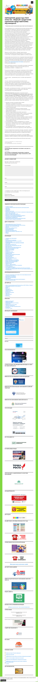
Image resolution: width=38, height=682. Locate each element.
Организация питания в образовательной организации (15, 218)
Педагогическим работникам (11, 277)
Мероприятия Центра (9, 229)
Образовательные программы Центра (12, 226)
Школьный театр (9, 246)
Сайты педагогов (8, 294)
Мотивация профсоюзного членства (12, 302)
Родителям (10, 142)
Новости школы (19, 141)
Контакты (7, 295)
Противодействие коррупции (11, 240)
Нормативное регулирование (11, 276)
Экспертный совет (9, 256)
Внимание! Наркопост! (10, 255)
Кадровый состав (9, 289)
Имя (6, 178)
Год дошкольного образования (11, 238)
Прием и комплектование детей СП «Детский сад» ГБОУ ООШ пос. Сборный (19, 285)
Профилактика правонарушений (11, 261)
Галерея (7, 233)
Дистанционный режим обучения (16, 61)
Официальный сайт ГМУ (10, 654)
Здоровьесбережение (9, 290)
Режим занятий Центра (10, 228)
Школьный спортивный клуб (11, 244)
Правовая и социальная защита (11, 304)
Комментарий (8, 165)
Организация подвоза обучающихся (12, 259)
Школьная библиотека (10, 257)
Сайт (6, 186)
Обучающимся (8, 278)
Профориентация (9, 253)
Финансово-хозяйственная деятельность (13, 214)
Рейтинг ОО (8, 250)
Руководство (8, 210)
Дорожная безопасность (10, 252)
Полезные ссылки (9, 308)
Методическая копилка (10, 262)
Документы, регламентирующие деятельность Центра (15, 225)
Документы (8, 208)
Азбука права (8, 243)
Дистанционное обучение (12, 143)
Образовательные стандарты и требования (13, 219)
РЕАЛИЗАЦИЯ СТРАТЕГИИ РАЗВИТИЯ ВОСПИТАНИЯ (15, 242)
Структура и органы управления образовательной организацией (17, 207)
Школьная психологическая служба (12, 248)
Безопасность (8, 291)
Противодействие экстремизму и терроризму (14, 265)
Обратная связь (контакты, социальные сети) (14, 231)
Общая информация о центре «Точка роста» (13, 224)
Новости (7, 232)
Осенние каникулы (9, 266)
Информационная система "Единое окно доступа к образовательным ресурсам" (18, 656)
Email (6, 182)
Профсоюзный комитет (10, 301)
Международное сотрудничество (11, 217)
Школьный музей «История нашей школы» (13, 247)
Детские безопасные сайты (10, 280)
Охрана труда (8, 303)
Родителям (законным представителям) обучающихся (15, 279)
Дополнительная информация (11, 230)
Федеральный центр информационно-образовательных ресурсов (16, 659)
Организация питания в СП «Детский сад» (13, 286)
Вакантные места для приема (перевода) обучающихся (15, 215)
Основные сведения (9, 206)
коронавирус (19, 143)
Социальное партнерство (10, 305)
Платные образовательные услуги (12, 213)
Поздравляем (8, 307)
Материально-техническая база (11, 227)
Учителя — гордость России (10, 264)
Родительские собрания (10, 249)
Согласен (3, 680)
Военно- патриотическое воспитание (12, 260)
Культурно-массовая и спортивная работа (13, 306)
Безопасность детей (9, 251)
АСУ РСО (7, 239)
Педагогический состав (10, 211)
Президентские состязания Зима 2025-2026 (13, 245)
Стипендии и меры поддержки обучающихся (14, 216)
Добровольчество (9, 263)
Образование (8, 209)
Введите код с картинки (9, 195)
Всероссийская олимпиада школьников (13, 254)
